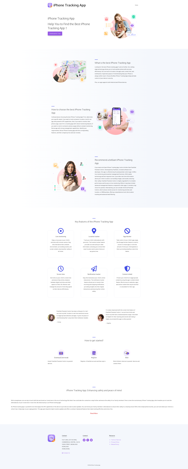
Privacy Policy (115, 442)
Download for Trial (54, 33)
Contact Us (67, 453)
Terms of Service (116, 440)
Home (136, 5)
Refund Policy (115, 444)
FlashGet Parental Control (59, 361)
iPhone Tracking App (69, 5)
